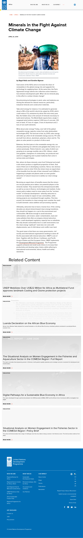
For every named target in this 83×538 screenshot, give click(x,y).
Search (78, 5)
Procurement (10, 520)
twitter (61, 507)
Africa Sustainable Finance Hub (12, 497)
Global (75, 5)
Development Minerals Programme (31, 242)
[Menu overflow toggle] (63, 4)
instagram (68, 507)
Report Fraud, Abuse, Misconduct (66, 491)
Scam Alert (73, 499)
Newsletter (42, 489)
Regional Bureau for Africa (12, 478)
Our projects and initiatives (27, 488)
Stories (40, 483)
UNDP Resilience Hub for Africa (13, 492)
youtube (72, 507)
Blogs (40, 480)
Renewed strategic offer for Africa (29, 483)
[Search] (75, 480)
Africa (10, 4)
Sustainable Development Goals (28, 478)
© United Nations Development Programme (19, 529)
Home (10, 14)
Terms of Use (72, 503)
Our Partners (26, 492)
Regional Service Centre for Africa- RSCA (14, 483)
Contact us (10, 513)
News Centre (42, 477)
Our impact (56, 4)
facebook (64, 507)
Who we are (34, 4)
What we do (45, 4)
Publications (42, 486)
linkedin (75, 507)
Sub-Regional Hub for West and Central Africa (13, 488)
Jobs (8, 516)
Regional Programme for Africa (14, 502)
